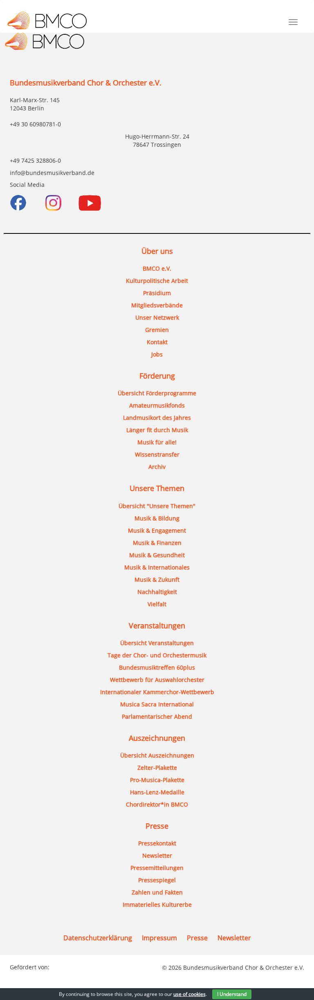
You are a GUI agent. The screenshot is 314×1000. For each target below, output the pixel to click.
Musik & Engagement (157, 530)
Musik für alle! (157, 442)
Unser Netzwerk (157, 317)
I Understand (232, 994)
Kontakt (157, 342)
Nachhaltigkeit (157, 592)
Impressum (159, 937)
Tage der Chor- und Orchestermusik (157, 655)
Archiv (157, 467)
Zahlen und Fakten (157, 892)
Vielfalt (157, 604)
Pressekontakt (157, 843)
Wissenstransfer (157, 454)
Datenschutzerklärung (97, 937)
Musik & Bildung (157, 518)
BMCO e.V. (157, 268)
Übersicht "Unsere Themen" (157, 506)
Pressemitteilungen (157, 868)
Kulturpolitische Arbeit (157, 281)
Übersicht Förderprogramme (157, 393)
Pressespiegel (157, 880)
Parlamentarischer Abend (157, 716)
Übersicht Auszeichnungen (157, 755)
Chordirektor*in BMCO (157, 804)
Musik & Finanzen (157, 543)
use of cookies (189, 994)
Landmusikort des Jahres (157, 418)
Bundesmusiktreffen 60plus (157, 667)
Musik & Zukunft (157, 579)
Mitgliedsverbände (157, 305)
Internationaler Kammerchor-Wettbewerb (157, 692)
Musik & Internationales (157, 567)
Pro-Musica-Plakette (157, 780)
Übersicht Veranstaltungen (157, 643)
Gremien (157, 330)
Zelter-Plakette (157, 767)
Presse (197, 937)
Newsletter (157, 855)
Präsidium (157, 293)
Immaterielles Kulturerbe (157, 904)
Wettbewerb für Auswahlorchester (157, 680)
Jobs (157, 354)
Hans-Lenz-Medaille (157, 792)
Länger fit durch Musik (157, 430)
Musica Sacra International (157, 704)
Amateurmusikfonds (157, 405)
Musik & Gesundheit (157, 555)
